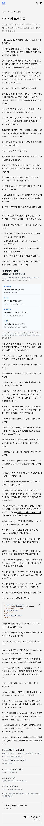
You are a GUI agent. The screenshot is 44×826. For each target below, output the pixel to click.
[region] (22, 611)
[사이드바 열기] (41, 3)
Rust (3, 12)
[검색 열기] (37, 3)
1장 (11, 481)
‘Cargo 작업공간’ (18, 97)
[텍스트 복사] (39, 605)
